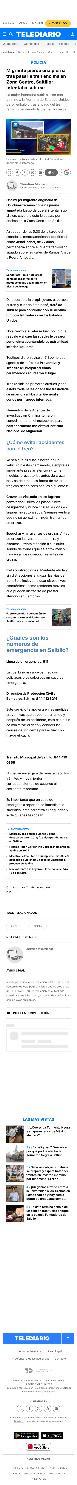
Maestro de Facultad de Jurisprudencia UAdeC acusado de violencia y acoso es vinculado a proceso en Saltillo (39, 859)
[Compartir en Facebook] (17, 172)
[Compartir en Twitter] (25, 172)
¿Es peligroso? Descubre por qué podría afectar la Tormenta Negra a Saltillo (46, 1151)
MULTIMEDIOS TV (25, 1473)
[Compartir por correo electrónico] (40, 172)
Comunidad (31, 43)
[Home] (38, 34)
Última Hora (10, 43)
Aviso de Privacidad (30, 1351)
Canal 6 (16, 926)
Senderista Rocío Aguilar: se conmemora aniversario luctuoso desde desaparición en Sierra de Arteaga (26, 280)
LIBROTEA (40, 1478)
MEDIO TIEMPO (36, 1468)
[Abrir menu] (4, 34)
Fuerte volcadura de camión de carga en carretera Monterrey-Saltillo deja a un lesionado (26, 617)
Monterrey (40, 23)
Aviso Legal (55, 1351)
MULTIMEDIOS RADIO (52, 1473)
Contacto (60, 1358)
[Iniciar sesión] (72, 34)
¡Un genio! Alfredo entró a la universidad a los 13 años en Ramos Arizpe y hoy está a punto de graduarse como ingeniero (48, 1194)
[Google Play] (26, 1435)
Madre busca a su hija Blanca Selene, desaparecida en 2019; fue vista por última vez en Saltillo (38, 837)
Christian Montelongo (36, 184)
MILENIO (18, 1468)
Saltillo (38, 926)
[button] (65, 172)
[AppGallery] (38, 1447)
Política (64, 43)
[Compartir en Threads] (32, 172)
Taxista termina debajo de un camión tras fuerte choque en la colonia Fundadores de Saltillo (47, 1212)
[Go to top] (68, 1338)
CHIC (53, 1468)
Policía (49, 43)
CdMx (23, 23)
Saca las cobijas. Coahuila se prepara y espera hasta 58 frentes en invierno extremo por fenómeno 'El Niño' (47, 1173)
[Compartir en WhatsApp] (9, 172)
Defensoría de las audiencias (31, 1358)
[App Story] (52, 1435)
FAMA (63, 1468)
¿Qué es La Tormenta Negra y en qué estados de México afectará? (48, 1131)
